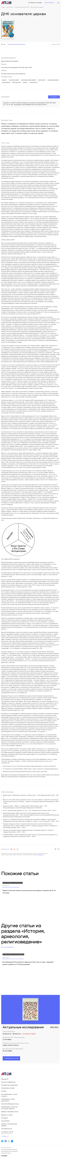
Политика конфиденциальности (9, 1149)
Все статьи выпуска (7, 947)
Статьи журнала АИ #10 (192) (21, 7)
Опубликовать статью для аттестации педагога (9, 1107)
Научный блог (5, 1121)
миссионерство (6, 82)
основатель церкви (14, 80)
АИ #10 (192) (10, 7)
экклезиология (33, 82)
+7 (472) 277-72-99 (7, 1132)
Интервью (4, 1118)
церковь (4, 80)
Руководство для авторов (9, 1085)
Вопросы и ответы (7, 1115)
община (25, 82)
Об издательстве (6, 1128)
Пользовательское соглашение (9, 1151)
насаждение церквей (53, 80)
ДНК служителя (17, 82)
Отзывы (3, 1091)
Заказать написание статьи (9, 1111)
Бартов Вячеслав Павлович (9, 61)
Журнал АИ (4, 1079)
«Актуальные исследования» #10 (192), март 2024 (16, 67)
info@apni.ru (40, 854)
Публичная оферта (6, 1153)
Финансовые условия (7, 1088)
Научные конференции (8, 1082)
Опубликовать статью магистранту (8, 1100)
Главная (3, 7)
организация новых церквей (28, 80)
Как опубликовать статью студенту (9, 1095)
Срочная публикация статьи (10, 1104)
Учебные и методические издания (9, 1124)
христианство (41, 80)
